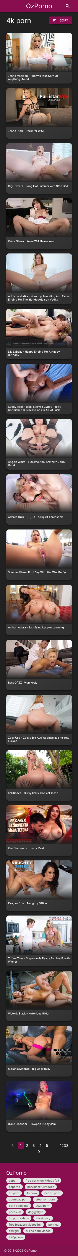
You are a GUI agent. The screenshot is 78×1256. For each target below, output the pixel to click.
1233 (64, 1145)
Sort (60, 20)
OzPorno (39, 6)
